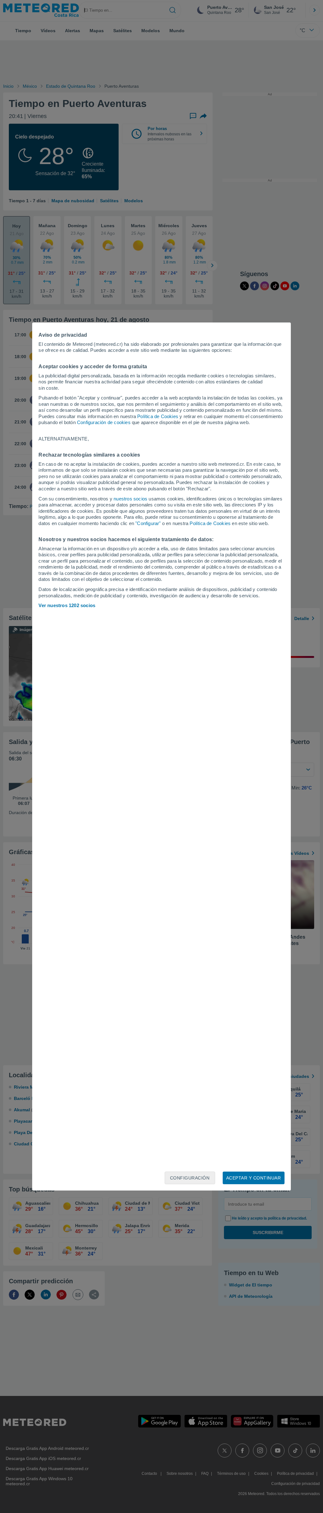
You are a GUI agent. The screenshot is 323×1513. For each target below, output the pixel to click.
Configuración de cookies (104, 422)
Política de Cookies (157, 416)
